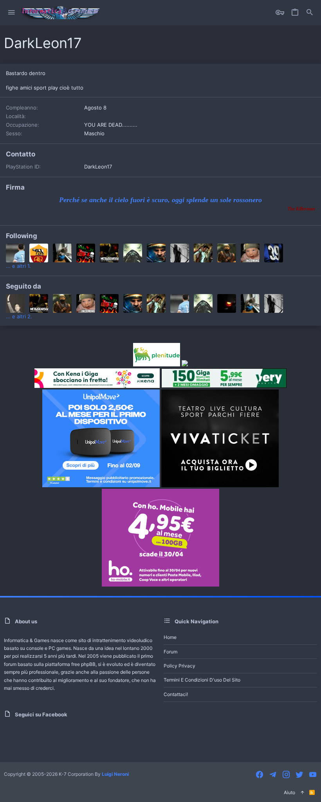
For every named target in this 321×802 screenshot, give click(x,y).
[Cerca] (309, 12)
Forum (170, 652)
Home (170, 637)
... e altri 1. (18, 266)
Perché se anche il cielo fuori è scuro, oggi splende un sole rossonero (160, 200)
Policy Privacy (179, 666)
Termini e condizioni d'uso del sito (202, 680)
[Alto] (302, 792)
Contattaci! (176, 694)
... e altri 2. (19, 316)
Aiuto (289, 792)
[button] (11, 13)
